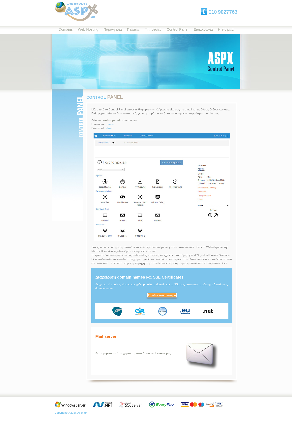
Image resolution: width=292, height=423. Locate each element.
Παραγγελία (112, 29)
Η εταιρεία (226, 29)
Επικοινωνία (203, 29)
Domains (66, 29)
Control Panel (177, 29)
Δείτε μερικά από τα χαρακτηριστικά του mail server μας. (134, 353)
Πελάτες (133, 29)
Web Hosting (88, 29)
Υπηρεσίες (153, 29)
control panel (111, 120)
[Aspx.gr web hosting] (76, 20)
